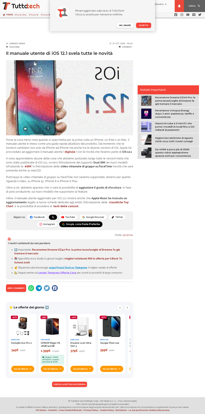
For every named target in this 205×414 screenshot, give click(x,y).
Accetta (143, 25)
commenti (127, 47)
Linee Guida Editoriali (70, 410)
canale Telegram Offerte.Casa (57, 272)
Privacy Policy (91, 410)
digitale (70, 151)
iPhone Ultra (20, 15)
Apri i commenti (16, 288)
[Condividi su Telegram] (39, 288)
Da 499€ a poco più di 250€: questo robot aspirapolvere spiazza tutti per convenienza (173, 152)
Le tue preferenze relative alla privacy (149, 410)
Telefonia (14, 47)
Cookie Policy (107, 410)
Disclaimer (121, 410)
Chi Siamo (41, 410)
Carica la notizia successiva (70, 384)
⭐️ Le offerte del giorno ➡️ (29, 307)
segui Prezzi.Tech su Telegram (68, 267)
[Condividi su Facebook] (55, 288)
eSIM (28, 166)
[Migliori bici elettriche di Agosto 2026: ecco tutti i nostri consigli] (147, 139)
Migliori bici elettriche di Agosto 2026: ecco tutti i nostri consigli (174, 140)
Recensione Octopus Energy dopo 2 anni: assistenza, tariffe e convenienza (174, 113)
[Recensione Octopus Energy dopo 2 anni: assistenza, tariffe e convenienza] (147, 113)
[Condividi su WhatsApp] (31, 288)
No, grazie (125, 25)
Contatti (52, 410)
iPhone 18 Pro (47, 15)
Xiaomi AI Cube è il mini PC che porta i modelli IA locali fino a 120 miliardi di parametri (174, 126)
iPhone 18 (33, 15)
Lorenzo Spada (17, 43)
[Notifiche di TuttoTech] (179, 6)
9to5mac (128, 234)
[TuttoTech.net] (25, 6)
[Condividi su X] (47, 288)
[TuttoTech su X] (53, 217)
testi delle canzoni (65, 206)
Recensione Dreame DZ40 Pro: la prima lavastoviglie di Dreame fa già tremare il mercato (175, 100)
